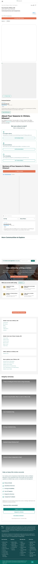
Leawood (4, 330)
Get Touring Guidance (19, 160)
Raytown (4, 327)
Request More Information (19, 312)
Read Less (21, 282)
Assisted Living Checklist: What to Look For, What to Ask (16, 396)
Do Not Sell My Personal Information (5, 555)
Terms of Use (14, 536)
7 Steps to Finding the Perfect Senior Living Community (16, 381)
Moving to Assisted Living (9, 427)
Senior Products (5, 548)
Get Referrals (14, 547)
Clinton (11, 5)
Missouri (7, 5)
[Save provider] (35, 5)
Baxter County (5, 344)
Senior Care (4, 5)
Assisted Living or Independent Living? (12, 457)
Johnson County (6, 341)
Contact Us (23, 555)
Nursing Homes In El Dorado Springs (9, 365)
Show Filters (23, 218)
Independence (5, 328)
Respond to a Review (19, 512)
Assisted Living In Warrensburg (8, 362)
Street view (7, 96)
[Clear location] (30, 261)
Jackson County (6, 339)
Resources (4, 547)
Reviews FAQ (23, 552)
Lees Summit (5, 322)
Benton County (6, 342)
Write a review (20, 171)
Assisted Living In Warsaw (7, 364)
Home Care (9, 15)
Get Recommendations (19, 149)
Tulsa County (5, 345)
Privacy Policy (21, 536)
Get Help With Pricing (19, 18)
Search (33, 260)
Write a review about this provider (19, 276)
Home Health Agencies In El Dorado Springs (11, 367)
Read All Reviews (6, 112)
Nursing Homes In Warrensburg (8, 361)
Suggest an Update (19, 509)
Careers (22, 553)
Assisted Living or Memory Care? (11, 442)
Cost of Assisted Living (8, 411)
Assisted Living (5, 353)
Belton (4, 325)
